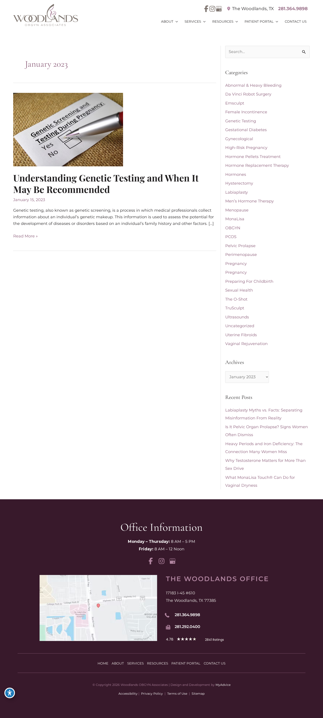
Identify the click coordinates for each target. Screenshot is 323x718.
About (118, 663)
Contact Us (214, 663)
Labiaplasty (236, 192)
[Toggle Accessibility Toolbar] (9, 693)
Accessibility (128, 694)
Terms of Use (177, 694)
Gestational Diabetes (246, 129)
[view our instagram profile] (212, 9)
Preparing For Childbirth (249, 281)
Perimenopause (241, 254)
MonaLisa (234, 219)
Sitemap (198, 694)
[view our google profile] (218, 9)
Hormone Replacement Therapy (257, 165)
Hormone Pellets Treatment (253, 156)
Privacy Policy (152, 694)
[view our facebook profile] (206, 9)
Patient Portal (185, 663)
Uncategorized (239, 325)
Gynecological (239, 138)
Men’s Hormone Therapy (249, 201)
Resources (157, 663)
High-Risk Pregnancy (246, 147)
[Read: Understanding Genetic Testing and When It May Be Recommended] (68, 129)
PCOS (230, 236)
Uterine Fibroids (241, 334)
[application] (175, 21)
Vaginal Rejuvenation (246, 343)
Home (103, 663)
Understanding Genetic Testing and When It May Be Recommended (106, 183)
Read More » (25, 236)
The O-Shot (236, 299)
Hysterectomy (239, 183)
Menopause (237, 210)
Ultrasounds (237, 317)
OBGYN (232, 228)
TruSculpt (234, 308)
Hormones (235, 174)
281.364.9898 (293, 8)
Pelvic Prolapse (240, 245)
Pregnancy (236, 263)
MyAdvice (223, 685)
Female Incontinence (246, 112)
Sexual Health (239, 290)
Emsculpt (234, 103)
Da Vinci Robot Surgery (248, 94)
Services (135, 663)
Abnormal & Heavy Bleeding (253, 85)
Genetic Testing (240, 121)
